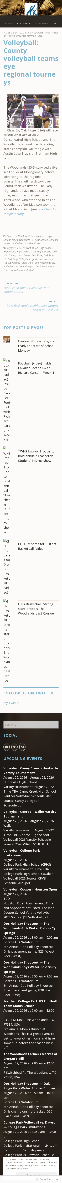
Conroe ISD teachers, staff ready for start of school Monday (37, 345)
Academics (24, 23)
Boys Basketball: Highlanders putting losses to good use (33, 305)
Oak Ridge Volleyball (19, 259)
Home (8, 23)
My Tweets (11, 703)
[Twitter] (14, 747)
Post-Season (41, 239)
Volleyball (17, 243)
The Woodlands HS (45, 262)
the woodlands (47, 259)
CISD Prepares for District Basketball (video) (37, 546)
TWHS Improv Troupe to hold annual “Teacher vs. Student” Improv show (36, 456)
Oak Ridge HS (26, 239)
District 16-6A (30, 248)
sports (34, 259)
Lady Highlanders (40, 251)
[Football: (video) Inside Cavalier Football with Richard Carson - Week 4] (31, 358)
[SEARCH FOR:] (31, 724)
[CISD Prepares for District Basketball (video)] (31, 539)
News (15, 239)
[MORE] (55, 23)
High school (45, 248)
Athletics (42, 23)
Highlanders (23, 251)
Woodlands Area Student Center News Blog (30, 34)
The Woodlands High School (18, 262)
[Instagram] (22, 747)
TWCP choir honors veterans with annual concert (26, 288)
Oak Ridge (37, 255)
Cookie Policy (21, 1168)
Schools (53, 239)
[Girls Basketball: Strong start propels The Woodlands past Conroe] (31, 599)
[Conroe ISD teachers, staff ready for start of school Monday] (31, 336)
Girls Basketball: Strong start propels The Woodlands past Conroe (36, 608)
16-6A (21, 236)
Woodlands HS (32, 243)
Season (7, 243)
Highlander (9, 251)
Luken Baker (23, 255)
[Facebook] (6, 747)
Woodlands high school (28, 266)
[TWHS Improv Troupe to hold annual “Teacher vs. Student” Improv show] (31, 446)
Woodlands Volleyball (22, 270)
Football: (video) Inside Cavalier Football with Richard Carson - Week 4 (36, 368)
